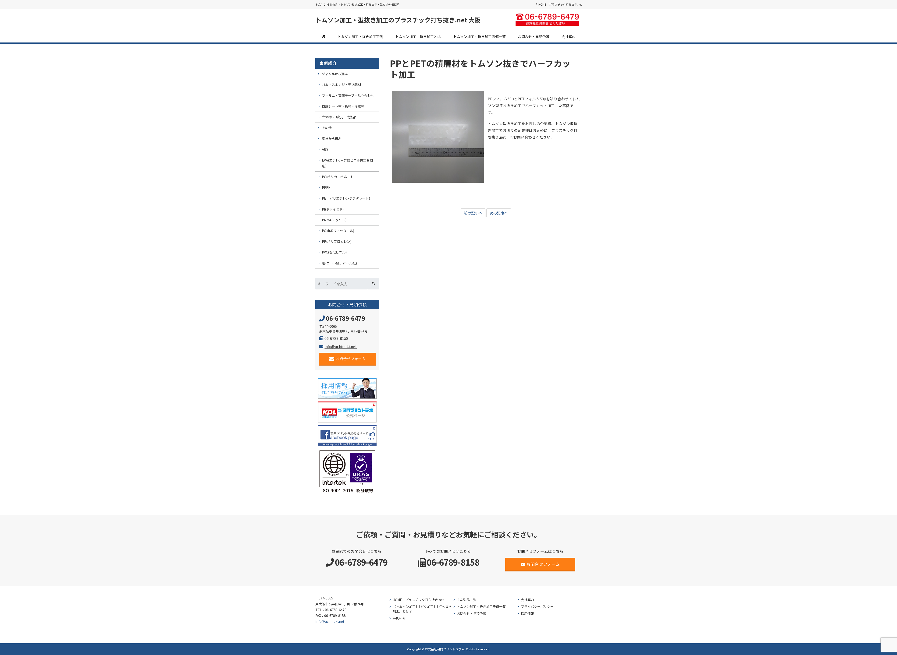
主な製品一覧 (466, 600)
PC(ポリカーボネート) (338, 176)
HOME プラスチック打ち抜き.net (560, 4)
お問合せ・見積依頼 (533, 36)
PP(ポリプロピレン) (336, 241)
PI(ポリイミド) (333, 209)
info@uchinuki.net (340, 346)
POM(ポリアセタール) (338, 230)
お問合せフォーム (351, 358)
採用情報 (527, 613)
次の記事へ (498, 213)
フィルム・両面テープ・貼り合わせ (348, 95)
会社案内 (569, 36)
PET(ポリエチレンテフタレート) (346, 198)
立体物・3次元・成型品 (339, 117)
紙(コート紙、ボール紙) (339, 263)
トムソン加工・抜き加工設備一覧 (479, 36)
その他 (327, 127)
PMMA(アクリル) (334, 220)
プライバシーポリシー (537, 606)
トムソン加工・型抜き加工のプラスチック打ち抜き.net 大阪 (398, 20)
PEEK (326, 187)
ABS (325, 149)
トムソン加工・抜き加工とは (418, 36)
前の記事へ (473, 213)
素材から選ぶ (332, 138)
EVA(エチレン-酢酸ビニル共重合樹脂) (347, 163)
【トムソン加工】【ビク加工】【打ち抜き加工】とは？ (422, 608)
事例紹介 (328, 63)
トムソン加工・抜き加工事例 (360, 36)
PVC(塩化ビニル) (334, 252)
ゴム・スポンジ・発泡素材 (341, 84)
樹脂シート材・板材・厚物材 (343, 106)
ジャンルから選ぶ (335, 73)
